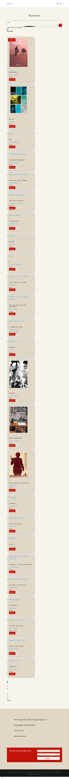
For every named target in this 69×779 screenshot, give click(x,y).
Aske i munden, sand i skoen (17, 282)
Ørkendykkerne (13, 72)
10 (7, 698)
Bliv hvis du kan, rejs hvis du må (18, 483)
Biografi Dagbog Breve (15, 438)
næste (9, 700)
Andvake (11, 241)
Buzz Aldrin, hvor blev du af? (17, 585)
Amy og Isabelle (14, 221)
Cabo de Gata (13, 605)
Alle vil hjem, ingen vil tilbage (18, 180)
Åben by (11, 119)
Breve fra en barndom (15, 524)
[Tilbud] (21, 321)
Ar (9, 262)
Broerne (11, 544)
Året (10, 139)
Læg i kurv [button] (12, 79)
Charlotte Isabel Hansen (16, 626)
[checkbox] (16, 30)
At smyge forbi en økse (16, 327)
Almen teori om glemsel (16, 201)
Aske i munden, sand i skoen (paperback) (17, 305)
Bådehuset (12, 347)
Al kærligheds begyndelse (17, 160)
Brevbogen (12, 503)
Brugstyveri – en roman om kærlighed (20, 564)
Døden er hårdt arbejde (16, 646)
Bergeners (12, 393)
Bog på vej (12, 490)
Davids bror (12, 666)
